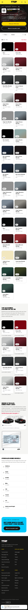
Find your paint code (6, 575)
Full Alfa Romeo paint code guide (10, 413)
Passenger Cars (5, 554)
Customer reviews (5, 585)
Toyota (16, 557)
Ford (16, 562)
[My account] (22, 2)
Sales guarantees (5, 590)
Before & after (5, 588)
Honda (16, 559)
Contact (3, 593)
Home (3, 6)
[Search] (25, 34)
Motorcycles (4, 557)
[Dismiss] (26, 606)
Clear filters (23, 39)
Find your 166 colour (14, 24)
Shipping (16, 580)
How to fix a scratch (6, 580)
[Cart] (25, 2)
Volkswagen (17, 552)
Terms (16, 575)
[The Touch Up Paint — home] (14, 2)
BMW (16, 554)
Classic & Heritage (5, 559)
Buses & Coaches (5, 567)
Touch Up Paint (8, 6)
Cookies (16, 588)
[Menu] (2, 2)
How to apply (4, 578)
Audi (16, 564)
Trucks (3, 564)
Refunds (16, 583)
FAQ (2, 583)
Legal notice (17, 573)
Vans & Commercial (6, 562)
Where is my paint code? (14, 28)
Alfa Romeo (14, 6)
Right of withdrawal (19, 578)
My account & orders (6, 573)
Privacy (16, 585)
